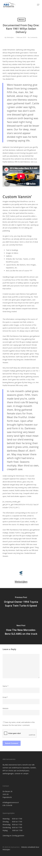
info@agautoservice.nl (11, 802)
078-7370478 (7, 805)
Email (5, 697)
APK (4, 770)
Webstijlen (10, 37)
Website (5, 708)
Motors (21, 19)
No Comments (32, 37)
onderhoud (16, 768)
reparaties (26, 768)
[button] (38, 5)
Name (5, 686)
